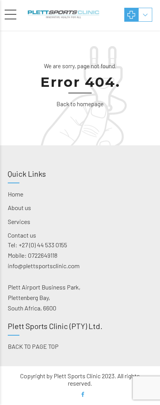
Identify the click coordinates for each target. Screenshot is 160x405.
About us (19, 207)
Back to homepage (80, 103)
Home (15, 194)
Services (19, 221)
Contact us (22, 235)
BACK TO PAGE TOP (33, 346)
